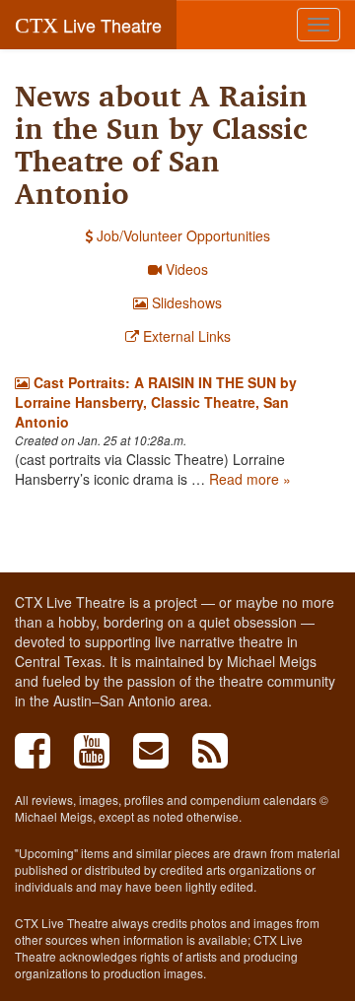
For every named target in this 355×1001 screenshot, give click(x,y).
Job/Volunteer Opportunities (181, 235)
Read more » (250, 479)
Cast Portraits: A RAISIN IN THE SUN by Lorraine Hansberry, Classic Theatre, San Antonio (156, 402)
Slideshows (185, 302)
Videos (185, 269)
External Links (185, 336)
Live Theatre (88, 24)
